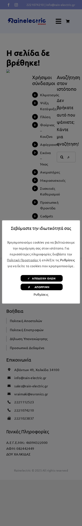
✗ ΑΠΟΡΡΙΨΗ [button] (41, 287)
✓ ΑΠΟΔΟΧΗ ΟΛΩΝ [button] (42, 278)
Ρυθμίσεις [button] (67, 260)
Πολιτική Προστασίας (22, 260)
